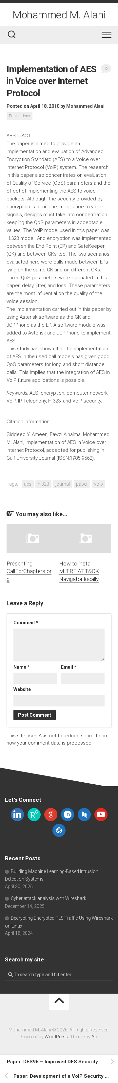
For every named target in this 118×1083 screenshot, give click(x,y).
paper (82, 484)
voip (98, 484)
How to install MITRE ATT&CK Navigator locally (79, 571)
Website (22, 689)
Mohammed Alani (85, 106)
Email (68, 667)
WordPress (56, 1036)
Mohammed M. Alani (59, 15)
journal (62, 484)
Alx (94, 1036)
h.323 (43, 484)
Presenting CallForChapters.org (29, 571)
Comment (25, 622)
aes (27, 484)
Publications (19, 116)
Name (21, 667)
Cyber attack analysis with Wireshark (48, 898)
